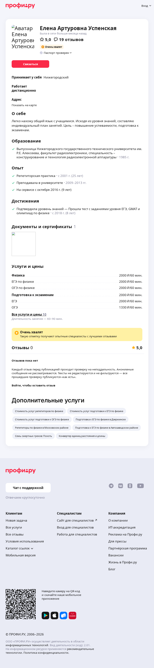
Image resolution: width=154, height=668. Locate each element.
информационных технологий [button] (27, 645)
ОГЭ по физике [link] (23, 288)
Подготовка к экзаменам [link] (33, 295)
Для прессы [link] (117, 541)
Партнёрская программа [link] (127, 548)
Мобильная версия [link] (21, 555)
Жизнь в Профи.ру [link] (122, 562)
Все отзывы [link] (14, 534)
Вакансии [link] (116, 555)
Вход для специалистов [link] (75, 527)
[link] (30, 64)
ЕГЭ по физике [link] (23, 281)
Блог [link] (111, 569)
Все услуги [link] (14, 527)
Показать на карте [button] (24, 105)
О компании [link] (118, 520)
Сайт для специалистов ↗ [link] (77, 520)
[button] (55, 53)
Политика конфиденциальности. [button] (46, 652)
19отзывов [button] (71, 39)
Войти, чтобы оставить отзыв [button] (33, 385)
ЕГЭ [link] (14, 301)
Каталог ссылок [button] (18, 548)
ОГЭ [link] (15, 307)
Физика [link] (18, 275)
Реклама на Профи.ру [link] (125, 534)
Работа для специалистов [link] (77, 534)
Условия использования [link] (25, 541)
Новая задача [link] (16, 520)
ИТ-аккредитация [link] (122, 527)
